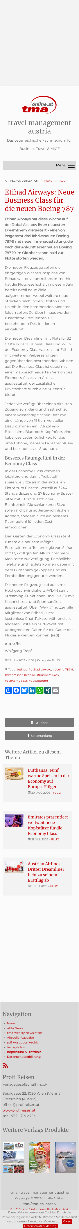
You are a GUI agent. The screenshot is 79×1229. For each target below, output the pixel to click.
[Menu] (71, 165)
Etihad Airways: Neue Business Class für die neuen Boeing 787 (39, 200)
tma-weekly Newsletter (24, 1032)
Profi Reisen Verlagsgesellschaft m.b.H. (39, 1209)
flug (57, 792)
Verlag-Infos (16, 1047)
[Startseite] (39, 105)
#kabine (30, 675)
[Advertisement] (39, 39)
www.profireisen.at (19, 1110)
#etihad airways (40, 669)
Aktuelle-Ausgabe (20, 1037)
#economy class (16, 680)
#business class (48, 675)
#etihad (21, 669)
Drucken (41, 723)
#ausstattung (38, 680)
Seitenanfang (41, 736)
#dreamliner (14, 675)
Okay (67, 1221)
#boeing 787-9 (62, 669)
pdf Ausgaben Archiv (22, 1042)
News (11, 1023)
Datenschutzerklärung (40, 1226)
